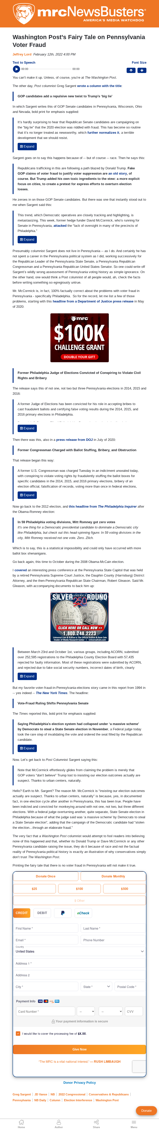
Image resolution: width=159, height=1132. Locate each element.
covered (21, 570)
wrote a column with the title (99, 86)
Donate (146, 1111)
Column (55, 1100)
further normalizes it (103, 132)
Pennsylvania (22, 1100)
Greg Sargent (22, 1094)
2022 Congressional (72, 1094)
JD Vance (41, 1094)
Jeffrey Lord (22, 54)
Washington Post (107, 1100)
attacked (60, 226)
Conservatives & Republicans (109, 1094)
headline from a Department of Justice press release (93, 301)
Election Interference (78, 1100)
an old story (117, 173)
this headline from (103, 506)
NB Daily (40, 1100)
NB (53, 1094)
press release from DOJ (74, 440)
